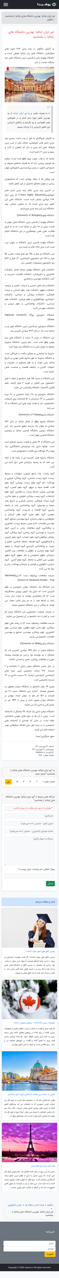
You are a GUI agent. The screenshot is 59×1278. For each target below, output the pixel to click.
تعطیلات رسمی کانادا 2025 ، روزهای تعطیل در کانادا (34, 1022)
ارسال (50, 883)
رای (8, 782)
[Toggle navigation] (6, 4)
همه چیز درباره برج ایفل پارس (43, 1165)
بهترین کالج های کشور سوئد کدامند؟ (40, 951)
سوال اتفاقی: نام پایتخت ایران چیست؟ (36, 869)
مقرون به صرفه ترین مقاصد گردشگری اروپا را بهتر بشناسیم (31, 1094)
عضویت (50, 1254)
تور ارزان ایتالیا (20, 113)
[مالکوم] (46, 4)
